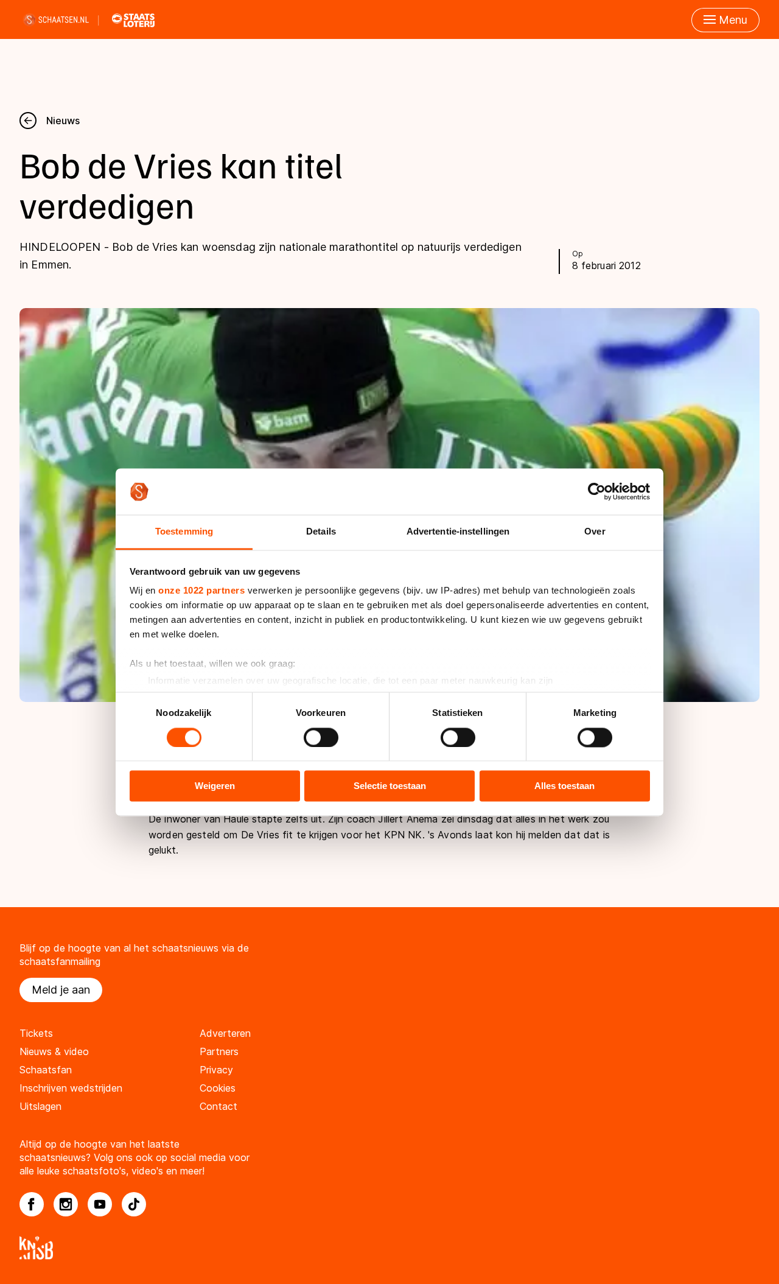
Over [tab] (594, 532)
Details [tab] (321, 532)
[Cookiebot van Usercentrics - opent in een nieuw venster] (596, 491)
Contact (218, 1106)
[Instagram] (66, 1204)
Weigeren (215, 786)
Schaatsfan (45, 1070)
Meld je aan (61, 989)
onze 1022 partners (201, 591)
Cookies (218, 1088)
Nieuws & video (54, 1051)
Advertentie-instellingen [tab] (458, 532)
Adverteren (225, 1033)
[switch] (321, 737)
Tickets (36, 1033)
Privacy (216, 1070)
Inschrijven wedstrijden (70, 1088)
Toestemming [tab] (184, 532)
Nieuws (63, 120)
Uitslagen (40, 1106)
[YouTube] (100, 1204)
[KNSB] (389, 1248)
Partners (219, 1051)
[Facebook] (31, 1204)
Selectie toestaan (390, 786)
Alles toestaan (564, 786)
